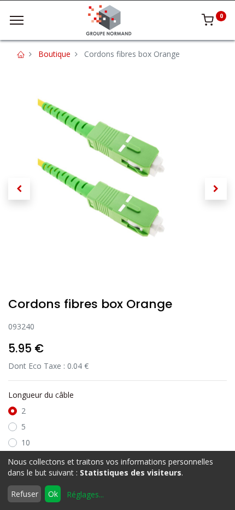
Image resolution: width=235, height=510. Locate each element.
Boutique (54, 54)
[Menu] (17, 20)
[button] (19, 189)
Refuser (24, 494)
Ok (53, 494)
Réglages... (85, 494)
